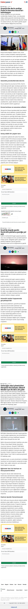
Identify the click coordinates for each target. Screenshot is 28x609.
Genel (9, 6)
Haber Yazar (4, 6)
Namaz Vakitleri (19, 590)
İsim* (2, 187)
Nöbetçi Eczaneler (10, 590)
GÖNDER (14, 203)
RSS (4, 603)
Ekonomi (19, 584)
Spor (15, 584)
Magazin (6, 584)
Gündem (11, 584)
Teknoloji (24, 584)
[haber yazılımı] (14, 607)
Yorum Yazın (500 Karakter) (7, 192)
